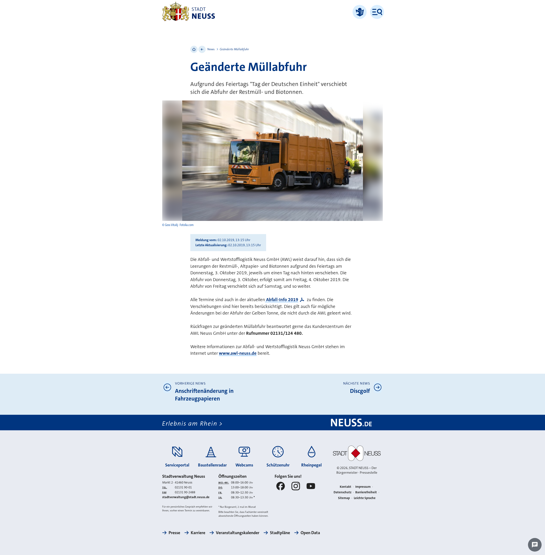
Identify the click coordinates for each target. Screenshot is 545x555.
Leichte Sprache (365, 498)
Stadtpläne (280, 532)
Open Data (310, 532)
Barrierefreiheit (366, 492)
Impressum (363, 487)
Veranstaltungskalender (237, 532)
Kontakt (345, 487)
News (211, 49)
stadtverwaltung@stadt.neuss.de (185, 497)
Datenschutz (342, 492)
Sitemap (344, 498)
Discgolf (360, 391)
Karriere (198, 532)
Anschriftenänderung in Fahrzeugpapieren (204, 394)
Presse (174, 532)
